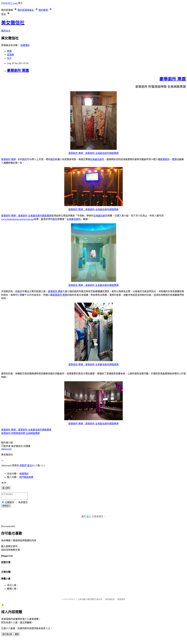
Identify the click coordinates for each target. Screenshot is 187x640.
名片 (9, 58)
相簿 (9, 51)
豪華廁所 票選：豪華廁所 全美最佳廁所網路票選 (93, 153)
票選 (174, 159)
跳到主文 (6, 31)
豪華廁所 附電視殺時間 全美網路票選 (20, 433)
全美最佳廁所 (97, 159)
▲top (3, 482)
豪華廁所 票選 (18, 70)
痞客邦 (23, 465)
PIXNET (71, 599)
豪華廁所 (165, 159)
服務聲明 (121, 599)
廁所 (24, 159)
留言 (29, 465)
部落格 (10, 54)
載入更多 (6, 488)
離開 (17, 634)
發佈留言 (6, 506)
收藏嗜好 (25, 45)
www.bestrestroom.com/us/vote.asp (17, 219)
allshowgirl (6, 449)
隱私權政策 (110, 599)
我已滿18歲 (7, 634)
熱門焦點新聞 (26, 477)
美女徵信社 (13, 22)
